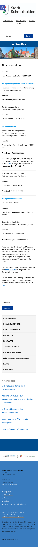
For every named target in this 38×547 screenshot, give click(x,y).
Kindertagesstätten (12, 352)
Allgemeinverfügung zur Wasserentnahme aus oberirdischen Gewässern (18, 399)
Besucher (32, 21)
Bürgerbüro (7, 492)
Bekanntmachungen (12, 324)
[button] (2, 7)
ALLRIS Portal (10, 269)
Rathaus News (8, 21)
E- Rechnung (8, 369)
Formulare (8, 341)
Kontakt (19, 23)
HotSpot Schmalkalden (9, 517)
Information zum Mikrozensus (15, 429)
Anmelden (21, 517)
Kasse (6, 364)
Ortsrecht (8, 335)
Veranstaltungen (21, 21)
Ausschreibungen (11, 347)
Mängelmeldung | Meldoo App (16, 358)
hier (3, 285)
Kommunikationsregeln (19, 512)
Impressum (6, 512)
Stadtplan (7, 501)
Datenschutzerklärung (9, 515)
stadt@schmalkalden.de (9, 484)
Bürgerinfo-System (11, 330)
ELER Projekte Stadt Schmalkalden (15, 504)
